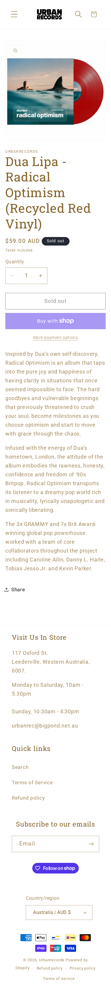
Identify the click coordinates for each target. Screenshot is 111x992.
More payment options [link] (55, 337)
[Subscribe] (91, 844)
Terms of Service (32, 782)
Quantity (14, 261)
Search (20, 767)
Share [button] (18, 589)
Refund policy (28, 798)
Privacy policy (83, 968)
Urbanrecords (52, 960)
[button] (14, 14)
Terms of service (59, 978)
